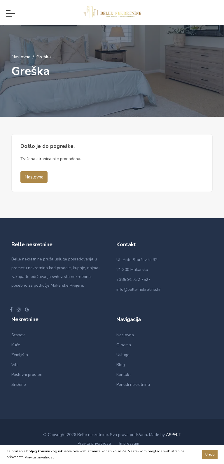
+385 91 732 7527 (133, 279)
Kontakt (123, 374)
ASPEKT (173, 434)
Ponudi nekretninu (133, 384)
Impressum (129, 443)
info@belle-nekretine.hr (138, 289)
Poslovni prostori (26, 374)
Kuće (15, 345)
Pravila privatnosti (94, 443)
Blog (120, 364)
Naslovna (20, 57)
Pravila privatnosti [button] (40, 457)
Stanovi (18, 335)
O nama (123, 345)
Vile (15, 364)
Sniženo (18, 384)
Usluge (123, 355)
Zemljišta (19, 355)
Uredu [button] (210, 454)
